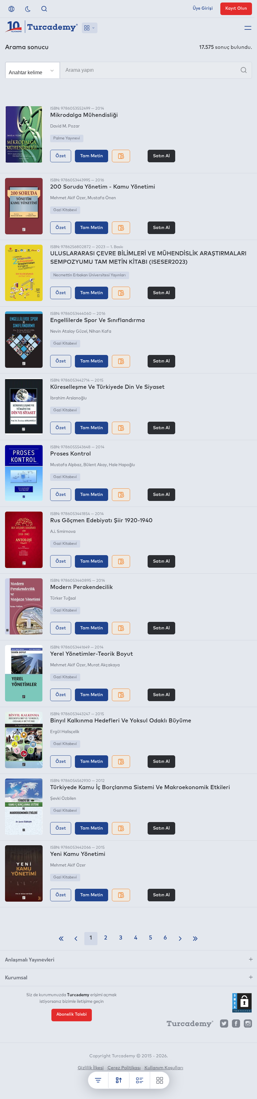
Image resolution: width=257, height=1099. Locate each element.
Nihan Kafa (100, 332)
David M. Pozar (65, 126)
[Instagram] (248, 1025)
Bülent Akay (95, 465)
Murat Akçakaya (103, 665)
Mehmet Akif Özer (68, 198)
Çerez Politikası (124, 1068)
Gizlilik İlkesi (91, 1068)
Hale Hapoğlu (122, 465)
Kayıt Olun (236, 9)
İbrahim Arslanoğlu (68, 398)
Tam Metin (91, 156)
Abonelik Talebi (71, 1015)
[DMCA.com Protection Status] (242, 1003)
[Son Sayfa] (195, 938)
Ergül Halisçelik (64, 732)
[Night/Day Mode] (27, 9)
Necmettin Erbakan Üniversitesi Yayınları (89, 275)
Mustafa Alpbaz (65, 465)
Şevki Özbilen (63, 799)
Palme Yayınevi (66, 138)
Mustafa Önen (101, 198)
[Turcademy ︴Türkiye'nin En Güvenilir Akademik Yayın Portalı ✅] (41, 28)
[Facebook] (236, 1025)
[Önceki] (75, 938)
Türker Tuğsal (63, 598)
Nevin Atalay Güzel (68, 332)
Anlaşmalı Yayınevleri (29, 959)
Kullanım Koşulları (163, 1068)
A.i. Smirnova (63, 532)
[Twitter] (224, 1025)
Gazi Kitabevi (65, 210)
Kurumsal (16, 977)
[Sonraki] (180, 938)
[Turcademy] (187, 1025)
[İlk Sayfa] (61, 938)
